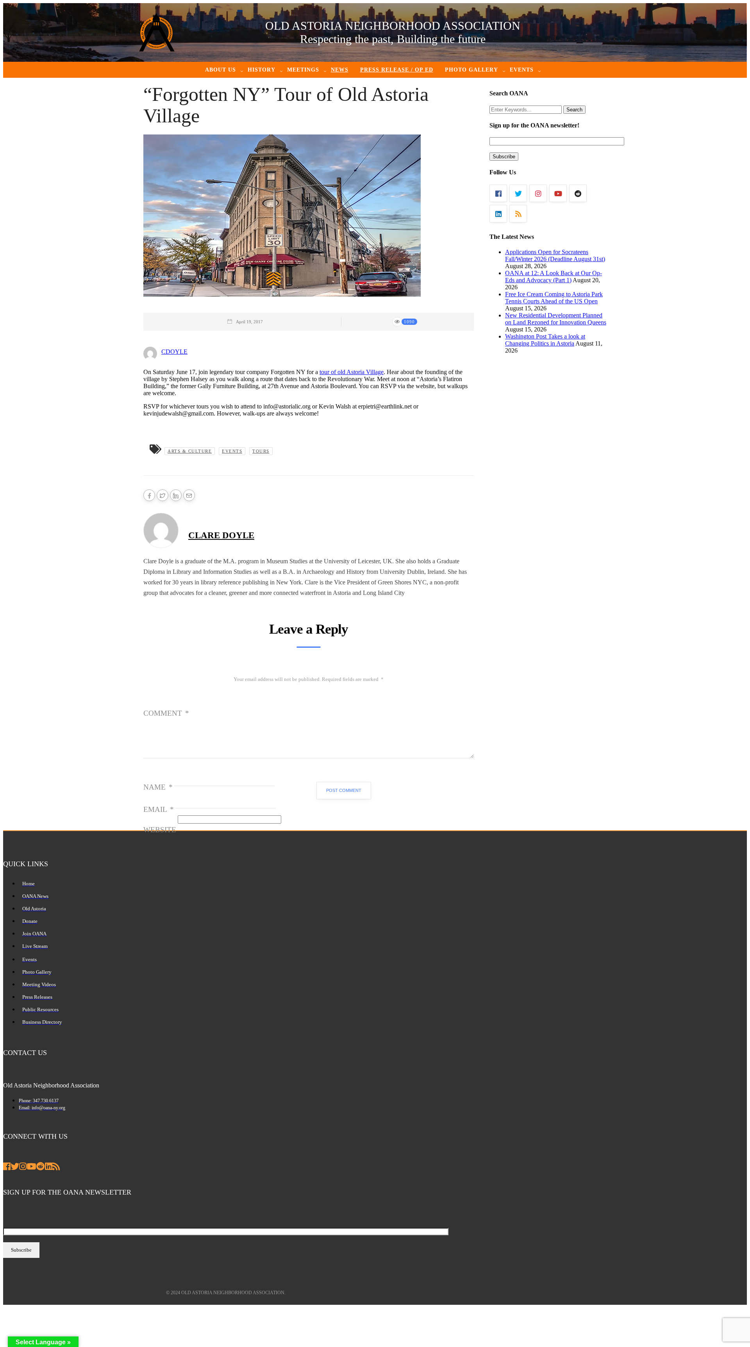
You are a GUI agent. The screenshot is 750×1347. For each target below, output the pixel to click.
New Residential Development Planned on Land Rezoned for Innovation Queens (555, 319)
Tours (261, 451)
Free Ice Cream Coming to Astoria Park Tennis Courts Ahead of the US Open (554, 298)
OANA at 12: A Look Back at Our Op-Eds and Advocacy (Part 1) (553, 276)
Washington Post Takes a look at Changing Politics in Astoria (545, 340)
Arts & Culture (190, 451)
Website (159, 830)
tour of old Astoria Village (352, 372)
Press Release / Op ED (396, 70)
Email (158, 809)
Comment (166, 713)
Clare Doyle (221, 535)
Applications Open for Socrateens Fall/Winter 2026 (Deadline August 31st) (555, 255)
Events (232, 451)
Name (158, 787)
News (339, 70)
